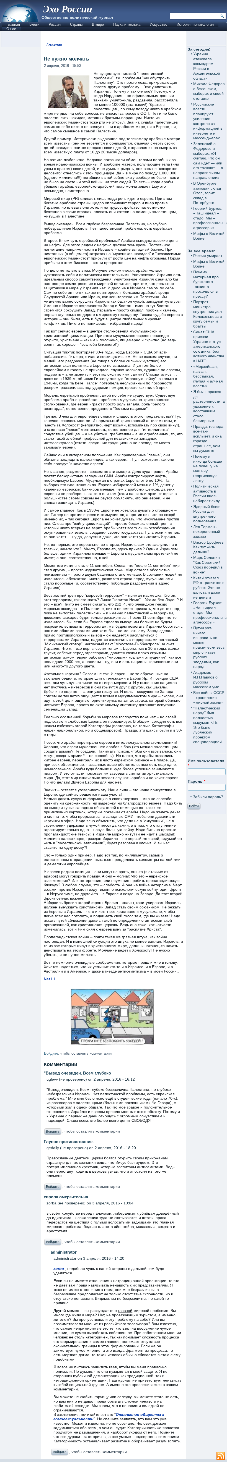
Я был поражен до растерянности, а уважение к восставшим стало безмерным (209, 406)
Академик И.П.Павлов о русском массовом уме (206, 679)
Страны (76, 24)
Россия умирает (207, 255)
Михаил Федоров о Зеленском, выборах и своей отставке (209, 91)
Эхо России (67, 9)
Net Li (49, 979)
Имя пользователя (206, 763)
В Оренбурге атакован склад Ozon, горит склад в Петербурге (207, 193)
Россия (55, 24)
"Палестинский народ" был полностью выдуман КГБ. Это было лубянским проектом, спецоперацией (207, 725)
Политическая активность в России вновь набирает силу (206, 493)
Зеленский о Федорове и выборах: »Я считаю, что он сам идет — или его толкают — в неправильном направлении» (208, 161)
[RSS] (220, 1456)
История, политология (195, 24)
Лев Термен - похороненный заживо (206, 532)
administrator (64, 1252)
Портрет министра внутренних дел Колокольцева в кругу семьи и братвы (207, 314)
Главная (13, 24)
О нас (11, 29)
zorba (58, 1268)
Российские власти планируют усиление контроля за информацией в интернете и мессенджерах (207, 121)
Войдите (51, 1053)
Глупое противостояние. (69, 1141)
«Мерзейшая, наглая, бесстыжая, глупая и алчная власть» (208, 376)
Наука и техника (126, 24)
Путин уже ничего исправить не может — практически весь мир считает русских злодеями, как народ (209, 647)
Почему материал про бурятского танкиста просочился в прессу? (206, 284)
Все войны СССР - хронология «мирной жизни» (208, 697)
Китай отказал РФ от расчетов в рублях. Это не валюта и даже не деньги (208, 587)
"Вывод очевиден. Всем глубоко (77, 1073)
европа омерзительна (66, 1196)
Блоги (34, 24)
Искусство (158, 24)
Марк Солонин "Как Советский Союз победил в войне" (208, 564)
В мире (98, 24)
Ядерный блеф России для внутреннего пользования (207, 513)
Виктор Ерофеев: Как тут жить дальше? (209, 547)
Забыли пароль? (208, 797)
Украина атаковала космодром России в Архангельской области (206, 66)
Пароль (196, 781)
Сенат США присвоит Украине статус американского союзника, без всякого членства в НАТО (208, 346)
